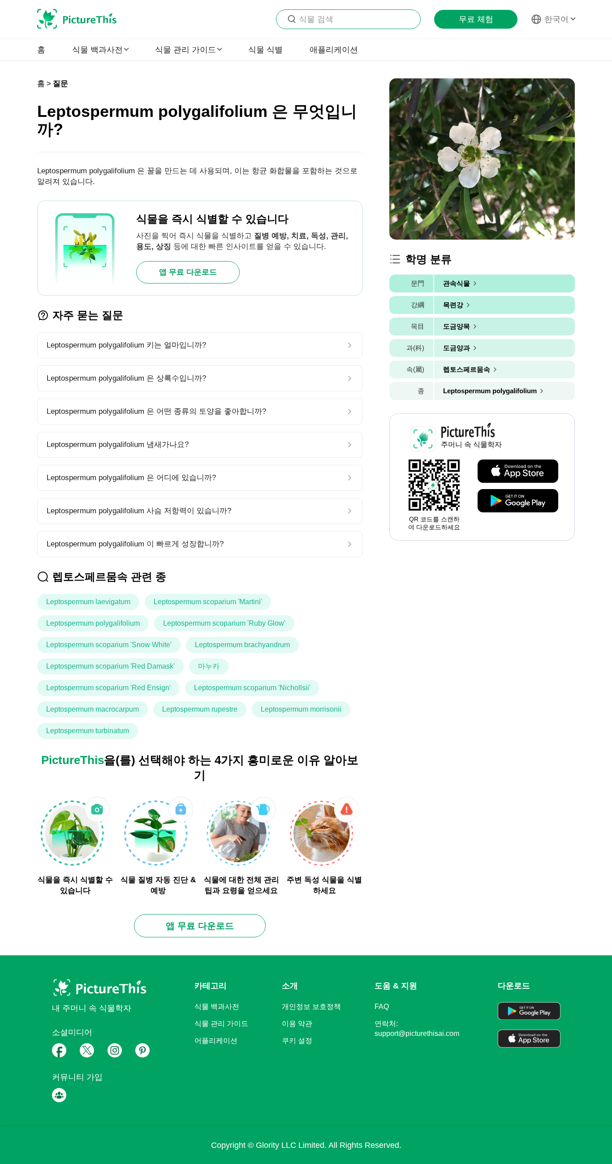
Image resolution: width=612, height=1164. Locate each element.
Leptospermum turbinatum (87, 730)
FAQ (382, 1006)
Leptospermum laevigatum (88, 602)
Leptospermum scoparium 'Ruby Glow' (224, 623)
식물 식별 (265, 49)
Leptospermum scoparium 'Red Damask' (110, 666)
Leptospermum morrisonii (301, 709)
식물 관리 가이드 (221, 1023)
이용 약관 (297, 1023)
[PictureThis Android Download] (518, 501)
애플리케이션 (334, 49)
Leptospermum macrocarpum (92, 709)
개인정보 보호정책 (311, 1006)
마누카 (209, 666)
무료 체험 (476, 19)
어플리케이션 (215, 1040)
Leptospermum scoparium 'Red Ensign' (108, 688)
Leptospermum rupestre (199, 709)
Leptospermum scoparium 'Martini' (208, 602)
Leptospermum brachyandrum (242, 645)
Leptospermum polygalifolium (93, 623)
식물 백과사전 (216, 1006)
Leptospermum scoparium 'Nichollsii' (252, 688)
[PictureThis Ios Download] (518, 472)
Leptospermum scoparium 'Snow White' (109, 645)
